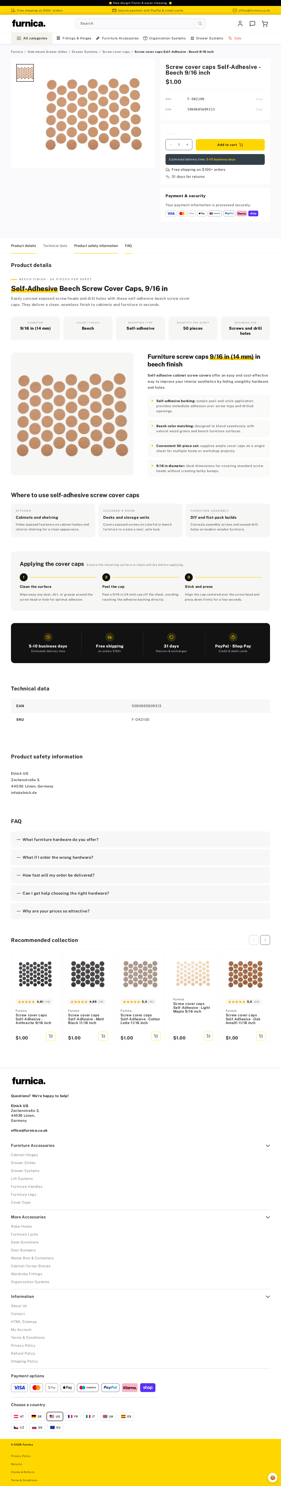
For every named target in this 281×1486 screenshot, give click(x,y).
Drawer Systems (209, 38)
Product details (23, 246)
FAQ (128, 246)
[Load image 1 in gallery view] (25, 72)
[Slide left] (254, 940)
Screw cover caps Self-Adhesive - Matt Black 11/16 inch (86, 1019)
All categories (35, 38)
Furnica (17, 51)
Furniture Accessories (120, 38)
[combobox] (140, 24)
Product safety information (96, 246)
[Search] (200, 23)
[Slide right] (265, 940)
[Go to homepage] (28, 23)
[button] (264, 23)
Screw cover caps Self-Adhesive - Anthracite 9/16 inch (33, 1019)
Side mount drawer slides (47, 51)
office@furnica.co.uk (254, 10)
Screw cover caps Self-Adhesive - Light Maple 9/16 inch (191, 1007)
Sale (237, 38)
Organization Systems (167, 38)
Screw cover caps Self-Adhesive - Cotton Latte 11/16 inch (140, 1019)
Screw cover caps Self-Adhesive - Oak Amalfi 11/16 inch (243, 1019)
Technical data (55, 246)
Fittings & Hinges (77, 38)
